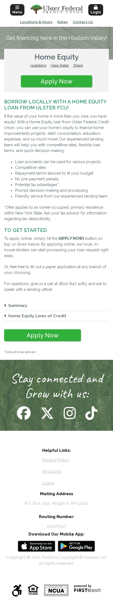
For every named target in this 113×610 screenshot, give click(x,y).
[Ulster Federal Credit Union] (56, 9)
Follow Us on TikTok (90, 413)
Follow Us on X (46, 413)
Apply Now (56, 81)
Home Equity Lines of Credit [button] (37, 315)
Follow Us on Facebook (23, 413)
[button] (17, 9)
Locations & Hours (36, 22)
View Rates (60, 65)
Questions (38, 65)
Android (76, 546)
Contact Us (83, 22)
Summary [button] (17, 305)
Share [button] (78, 65)
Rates (62, 22)
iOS (36, 546)
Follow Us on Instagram (69, 413)
